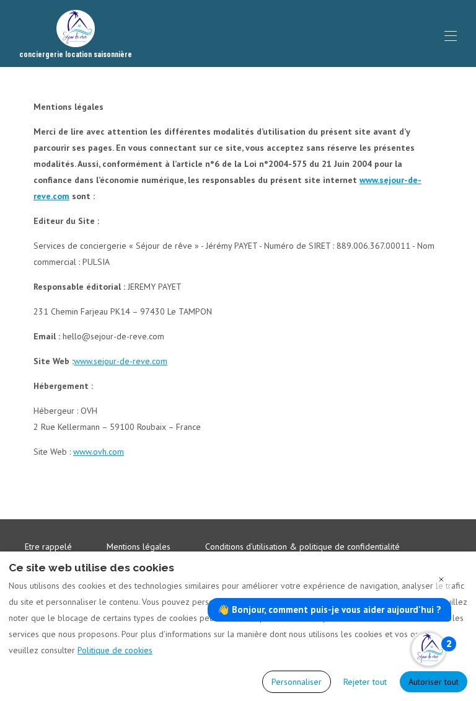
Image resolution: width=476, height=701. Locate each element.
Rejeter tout (365, 681)
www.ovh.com (98, 451)
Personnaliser (296, 681)
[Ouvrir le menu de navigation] (450, 36)
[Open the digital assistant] (428, 649)
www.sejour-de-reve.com (120, 361)
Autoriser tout (433, 681)
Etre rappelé (48, 546)
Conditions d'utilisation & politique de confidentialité (302, 546)
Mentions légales (138, 546)
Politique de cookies (114, 650)
